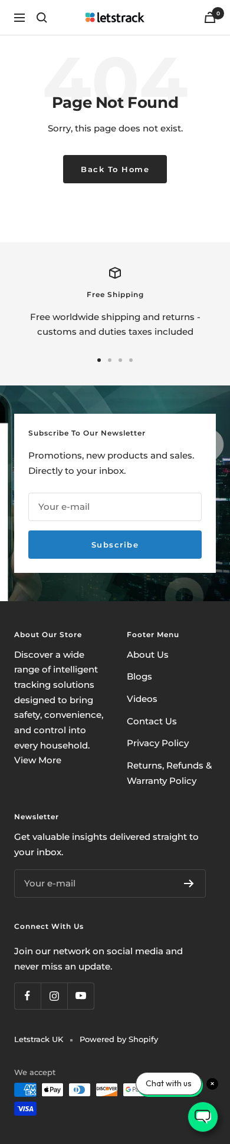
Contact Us (152, 721)
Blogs (139, 676)
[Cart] (210, 17)
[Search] (42, 17)
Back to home (115, 169)
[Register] (189, 883)
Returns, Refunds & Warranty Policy (169, 773)
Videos (142, 698)
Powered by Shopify (119, 1039)
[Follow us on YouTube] (80, 996)
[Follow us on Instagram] (54, 996)
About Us (148, 654)
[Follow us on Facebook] (27, 996)
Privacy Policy (158, 743)
